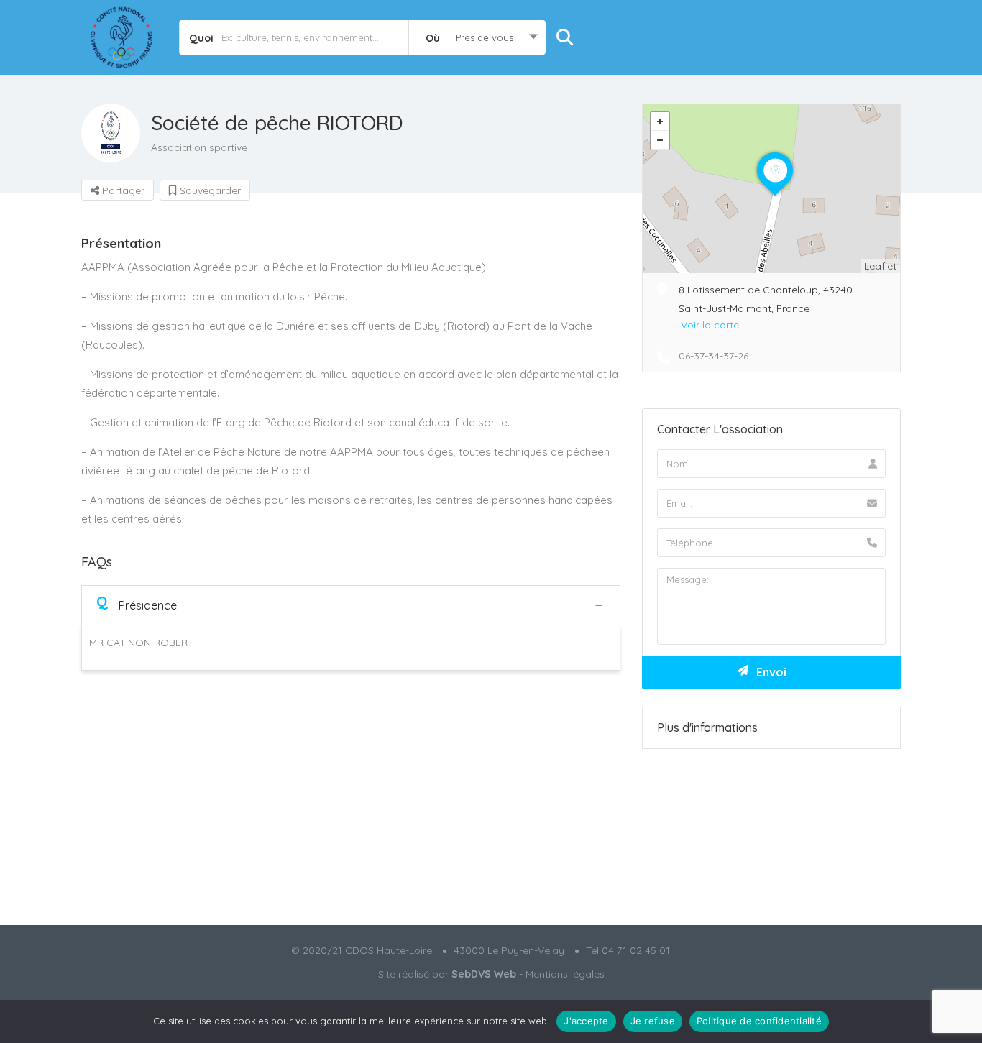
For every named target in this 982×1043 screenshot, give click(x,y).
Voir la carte (710, 324)
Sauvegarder (209, 190)
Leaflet (880, 265)
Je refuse (652, 1020)
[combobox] (477, 37)
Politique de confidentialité (759, 1020)
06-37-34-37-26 (713, 355)
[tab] (350, 605)
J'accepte (586, 1020)
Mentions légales (565, 974)
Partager (121, 190)
